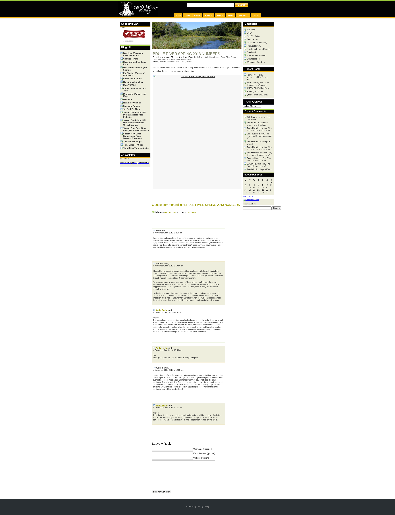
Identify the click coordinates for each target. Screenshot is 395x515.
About (187, 15)
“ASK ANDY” (243, 15)
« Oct (245, 196)
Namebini (127, 99)
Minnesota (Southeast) (257, 42)
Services (220, 15)
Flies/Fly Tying (253, 36)
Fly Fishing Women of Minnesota (133, 74)
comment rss (170, 212)
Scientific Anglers (131, 106)
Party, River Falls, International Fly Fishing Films (257, 77)
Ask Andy (251, 30)
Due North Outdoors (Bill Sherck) (135, 68)
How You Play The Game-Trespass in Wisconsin (258, 84)
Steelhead (170, 61)
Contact (256, 15)
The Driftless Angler (132, 141)
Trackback (191, 212)
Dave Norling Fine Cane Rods (134, 63)
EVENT (250, 33)
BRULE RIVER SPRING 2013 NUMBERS (186, 54)
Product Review (254, 46)
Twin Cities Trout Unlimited (136, 148)
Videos (230, 15)
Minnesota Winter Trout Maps (134, 95)
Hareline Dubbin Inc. (133, 82)
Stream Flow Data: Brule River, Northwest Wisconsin (136, 129)
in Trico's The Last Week (258, 118)
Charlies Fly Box (131, 59)
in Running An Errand (258, 142)
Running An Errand (255, 91)
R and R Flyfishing (132, 103)
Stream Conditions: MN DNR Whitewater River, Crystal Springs (134, 122)
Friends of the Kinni (132, 79)
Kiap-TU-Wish (129, 85)
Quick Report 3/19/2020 (257, 95)
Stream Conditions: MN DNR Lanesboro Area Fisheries (134, 114)
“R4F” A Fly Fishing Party (258, 88)
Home (178, 15)
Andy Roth (159, 61)
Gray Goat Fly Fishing (200, 507)
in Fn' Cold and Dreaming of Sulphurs (257, 124)
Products (208, 15)
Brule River (199, 57)
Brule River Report (212, 57)
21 (258, 190)
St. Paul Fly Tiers (131, 109)
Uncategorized (253, 59)
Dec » (251, 196)
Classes (197, 15)
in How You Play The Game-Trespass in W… (259, 129)
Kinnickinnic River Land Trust (134, 89)
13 (254, 187)
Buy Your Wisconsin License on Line (133, 54)
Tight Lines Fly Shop (133, 145)
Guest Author (252, 39)
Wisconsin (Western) (184, 61)
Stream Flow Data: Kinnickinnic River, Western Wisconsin (132, 136)
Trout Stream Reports (256, 55)
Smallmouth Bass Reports (258, 49)
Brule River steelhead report (182, 59)
